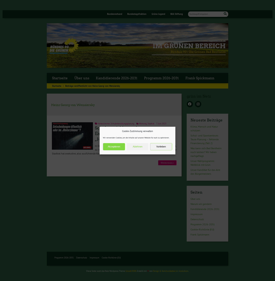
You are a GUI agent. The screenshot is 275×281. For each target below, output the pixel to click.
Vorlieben (161, 146)
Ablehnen (137, 146)
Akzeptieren (114, 146)
